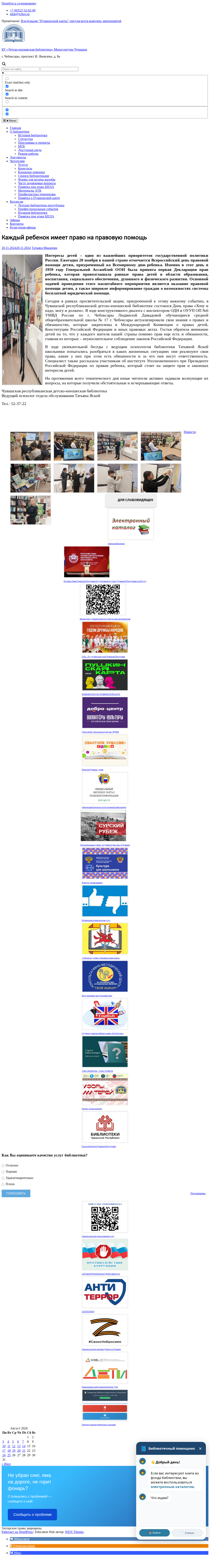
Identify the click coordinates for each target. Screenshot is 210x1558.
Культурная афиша (23, 227)
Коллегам (16, 201)
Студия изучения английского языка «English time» (103, 1033)
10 (4, 1446)
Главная (15, 128)
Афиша (15, 220)
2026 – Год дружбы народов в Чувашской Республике (103, 657)
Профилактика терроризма (37, 194)
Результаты (198, 1193)
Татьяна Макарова (44, 248)
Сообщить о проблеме (32, 1515)
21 (23, 1450)
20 (19, 1450)
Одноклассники (23, 1546)
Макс (17, 1553)
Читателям (17, 161)
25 (9, 1455)
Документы (18, 157)
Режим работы (28, 153)
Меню (12, 120)
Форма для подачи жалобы (36, 179)
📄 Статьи (187, 1533)
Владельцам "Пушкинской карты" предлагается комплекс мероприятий (71, 21)
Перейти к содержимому (19, 3)
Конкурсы (25, 168)
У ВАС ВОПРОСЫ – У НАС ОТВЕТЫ (97, 1071)
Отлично (11, 1165)
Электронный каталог (116, 544)
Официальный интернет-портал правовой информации (104, 807)
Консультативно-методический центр (97, 996)
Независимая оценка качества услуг (96, 920)
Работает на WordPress (17, 1532)
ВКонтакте (22, 1539)
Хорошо (11, 1171)
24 (4, 1455)
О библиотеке (19, 131)
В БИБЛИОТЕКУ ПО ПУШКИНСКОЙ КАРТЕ (101, 694)
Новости (190, 432)
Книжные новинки (31, 172)
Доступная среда (29, 150)
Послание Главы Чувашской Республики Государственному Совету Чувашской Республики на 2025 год (105, 581)
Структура (25, 139)
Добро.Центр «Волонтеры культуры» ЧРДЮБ (100, 732)
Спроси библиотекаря (33, 176)
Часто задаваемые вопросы (37, 183)
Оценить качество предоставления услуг (98, 1236)
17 (4, 1450)
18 (9, 1450)
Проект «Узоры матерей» (92, 1109)
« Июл (6, 1464)
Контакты (17, 223)
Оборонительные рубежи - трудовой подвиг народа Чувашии (105, 845)
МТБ (21, 146)
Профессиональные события (38, 209)
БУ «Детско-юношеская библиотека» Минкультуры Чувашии (44, 49)
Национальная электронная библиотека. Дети (100, 1387)
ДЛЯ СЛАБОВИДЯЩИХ (135, 500)
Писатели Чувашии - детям (92, 770)
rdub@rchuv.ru (20, 14)
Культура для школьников (92, 883)
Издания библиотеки (32, 212)
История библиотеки (32, 135)
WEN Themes (74, 1532)
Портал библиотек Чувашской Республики (99, 1146)
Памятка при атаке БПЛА (36, 187)
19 (13, 1450)
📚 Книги (154, 1532)
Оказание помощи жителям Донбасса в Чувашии (101, 1349)
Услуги (23, 164)
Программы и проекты (34, 142)
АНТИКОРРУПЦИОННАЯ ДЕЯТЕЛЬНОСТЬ (101, 1274)
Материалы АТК (29, 190)
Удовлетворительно (19, 1178)
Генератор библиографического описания (99, 1425)
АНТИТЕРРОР (88, 1312)
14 (23, 1446)
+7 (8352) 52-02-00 (22, 10)
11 (8, 1446)
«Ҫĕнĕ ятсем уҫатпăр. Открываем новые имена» (101, 958)
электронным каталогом (172, 1486)
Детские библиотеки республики (41, 205)
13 (19, 1446)
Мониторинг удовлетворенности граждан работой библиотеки (105, 619)
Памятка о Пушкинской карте (39, 198)
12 (13, 1446)
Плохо (10, 1184)
